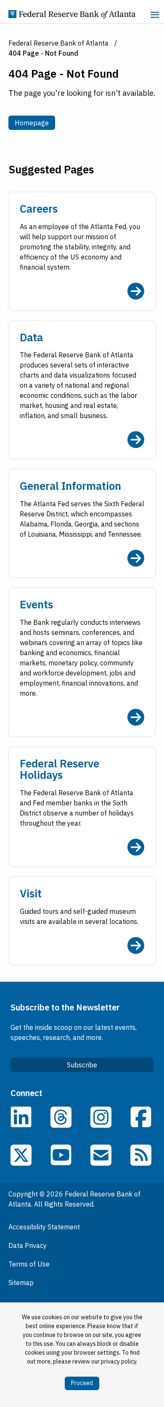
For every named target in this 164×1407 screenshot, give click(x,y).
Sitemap (21, 1282)
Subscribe (82, 1065)
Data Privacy (27, 1245)
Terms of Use (29, 1264)
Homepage (35, 122)
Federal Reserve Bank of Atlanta (58, 43)
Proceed (82, 1383)
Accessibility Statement (44, 1227)
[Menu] (155, 16)
